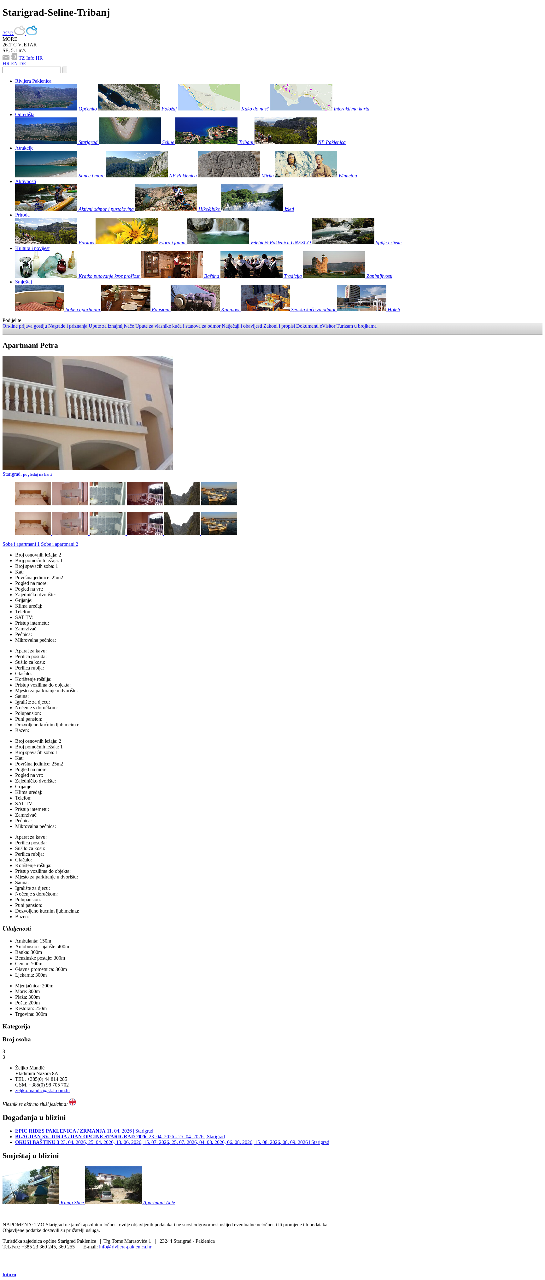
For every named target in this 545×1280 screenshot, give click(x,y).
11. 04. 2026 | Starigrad (84, 1131)
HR (39, 58)
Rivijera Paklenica (33, 81)
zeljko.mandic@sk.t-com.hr (42, 1090)
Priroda (22, 214)
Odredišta (24, 114)
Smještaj (23, 281)
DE (22, 63)
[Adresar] (15, 58)
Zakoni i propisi (279, 326)
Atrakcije (24, 148)
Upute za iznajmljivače (111, 326)
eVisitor (327, 326)
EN (14, 63)
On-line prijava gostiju (25, 326)
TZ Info (27, 58)
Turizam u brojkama (357, 326)
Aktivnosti (25, 181)
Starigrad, (27, 474)
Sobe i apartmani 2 (59, 544)
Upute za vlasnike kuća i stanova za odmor (177, 326)
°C (8, 33)
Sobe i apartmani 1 (21, 544)
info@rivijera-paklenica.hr (125, 1246)
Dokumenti (307, 326)
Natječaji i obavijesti (242, 326)
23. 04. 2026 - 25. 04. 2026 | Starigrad (120, 1136)
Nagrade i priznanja (67, 326)
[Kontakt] (7, 58)
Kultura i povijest (32, 248)
